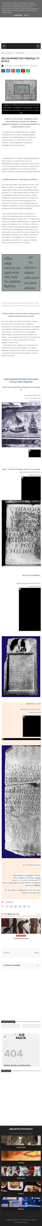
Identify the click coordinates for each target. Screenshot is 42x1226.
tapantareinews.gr (22, 1222)
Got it (26, 15)
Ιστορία (21, 1163)
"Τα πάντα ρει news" (25, 1220)
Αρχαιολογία (21, 1147)
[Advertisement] (21, 30)
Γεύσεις (21, 1194)
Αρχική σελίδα (8, 53)
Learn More (18, 15)
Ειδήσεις (21, 1209)
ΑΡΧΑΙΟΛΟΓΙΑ (20, 53)
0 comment (34, 66)
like (34, 890)
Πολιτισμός (21, 1178)
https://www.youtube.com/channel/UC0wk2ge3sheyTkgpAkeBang (10, 1026)
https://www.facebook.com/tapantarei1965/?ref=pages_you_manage (31, 1026)
